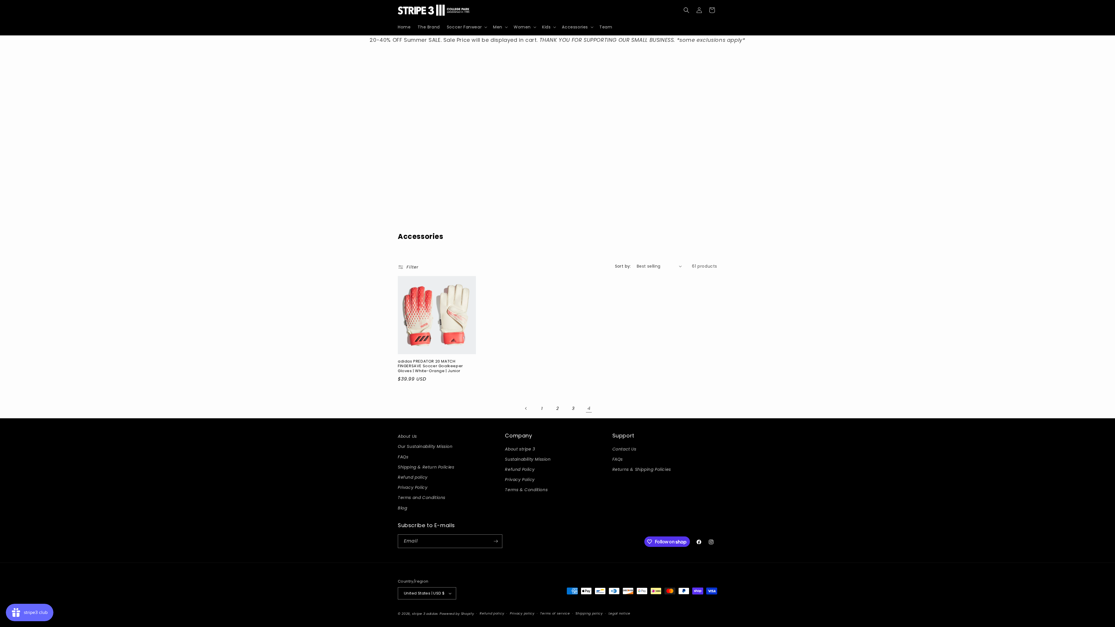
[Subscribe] (495, 541)
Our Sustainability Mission (425, 446)
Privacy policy (522, 613)
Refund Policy (520, 469)
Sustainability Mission (528, 459)
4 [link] (589, 408)
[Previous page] (526, 408)
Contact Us (624, 449)
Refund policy (413, 477)
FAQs (403, 457)
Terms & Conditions (526, 490)
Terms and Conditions (421, 497)
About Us (407, 436)
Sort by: (623, 266)
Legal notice (619, 613)
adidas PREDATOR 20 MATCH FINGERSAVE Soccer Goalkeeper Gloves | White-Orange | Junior (430, 366)
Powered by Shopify (457, 613)
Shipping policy (589, 613)
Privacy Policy (412, 487)
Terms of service (555, 613)
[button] (466, 27)
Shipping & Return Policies (426, 467)
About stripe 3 (520, 449)
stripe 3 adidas (425, 613)
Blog (402, 508)
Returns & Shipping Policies (641, 469)
